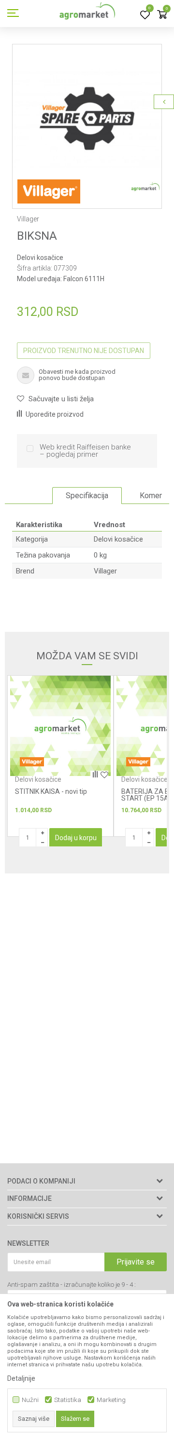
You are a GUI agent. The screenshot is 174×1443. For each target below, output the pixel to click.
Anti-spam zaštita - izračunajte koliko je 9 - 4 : (71, 1284)
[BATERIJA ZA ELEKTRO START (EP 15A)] (60, 726)
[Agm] (138, 761)
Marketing (111, 1399)
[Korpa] (162, 15)
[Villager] (48, 191)
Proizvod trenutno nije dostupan (83, 350)
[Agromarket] (87, 13)
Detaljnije (21, 1378)
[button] (55, 399)
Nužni (30, 1399)
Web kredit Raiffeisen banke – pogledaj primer (85, 451)
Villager (105, 571)
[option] (87, 118)
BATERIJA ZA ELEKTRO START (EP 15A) (51, 795)
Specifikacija (87, 495)
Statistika (67, 1399)
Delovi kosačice (40, 257)
